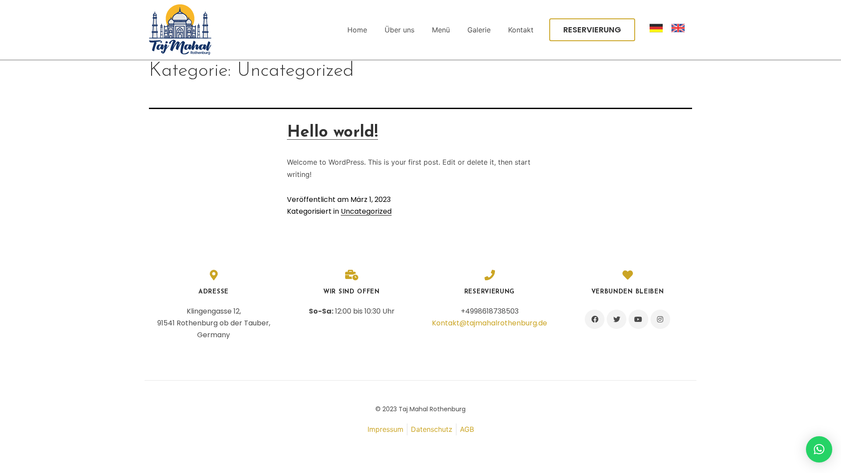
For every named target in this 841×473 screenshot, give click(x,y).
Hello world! (332, 132)
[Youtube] (638, 319)
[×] (819, 449)
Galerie (479, 29)
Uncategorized (366, 211)
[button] (592, 29)
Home (357, 29)
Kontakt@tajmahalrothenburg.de (489, 323)
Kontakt (521, 29)
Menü (441, 29)
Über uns (399, 29)
